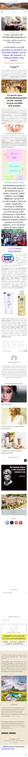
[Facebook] (7, 522)
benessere (18, 341)
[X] (12, 522)
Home (5, 740)
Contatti (12, 740)
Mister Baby (14, 344)
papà (14, 346)
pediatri (18, 346)
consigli (23, 341)
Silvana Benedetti (7, 351)
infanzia (3, 344)
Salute (17, 32)
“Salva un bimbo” (5, 341)
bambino (12, 341)
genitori (8, 342)
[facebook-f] (11, 1)
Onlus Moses (20, 344)
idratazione (20, 342)
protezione (4, 347)
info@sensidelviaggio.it (15, 716)
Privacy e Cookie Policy (19, 740)
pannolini (9, 346)
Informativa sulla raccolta (8, 748)
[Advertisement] (11, 535)
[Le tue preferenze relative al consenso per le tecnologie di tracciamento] (25, 754)
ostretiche (4, 346)
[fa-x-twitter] (13, 1)
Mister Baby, (19, 254)
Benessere (12, 32)
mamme (8, 344)
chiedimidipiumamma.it (14, 63)
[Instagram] (16, 522)
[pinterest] (20, 522)
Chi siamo (9, 740)
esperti (3, 342)
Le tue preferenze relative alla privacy (14, 746)
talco (15, 347)
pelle (23, 346)
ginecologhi (14, 342)
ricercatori (10, 347)
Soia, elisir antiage (6, 404)
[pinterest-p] (16, 1)
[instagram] (15, 742)
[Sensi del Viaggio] (14, 6)
